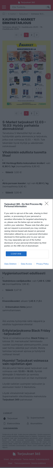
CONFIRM (16, 254)
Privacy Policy (42, 264)
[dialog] (26, 234)
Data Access (26, 264)
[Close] (47, 204)
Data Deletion (10, 264)
